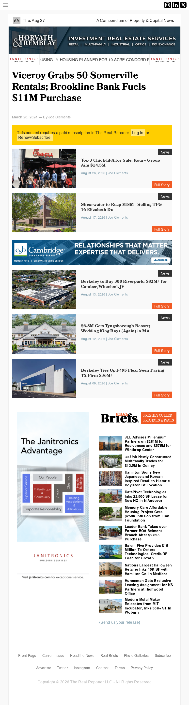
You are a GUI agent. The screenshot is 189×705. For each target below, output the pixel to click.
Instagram (82, 667)
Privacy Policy (142, 667)
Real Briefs (109, 655)
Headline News (82, 655)
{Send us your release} (119, 622)
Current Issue (53, 655)
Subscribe (163, 655)
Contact (102, 667)
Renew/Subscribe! (34, 137)
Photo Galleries (136, 655)
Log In (137, 132)
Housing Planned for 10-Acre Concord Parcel (99, 59)
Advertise (43, 667)
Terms (120, 667)
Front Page (27, 655)
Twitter (62, 667)
